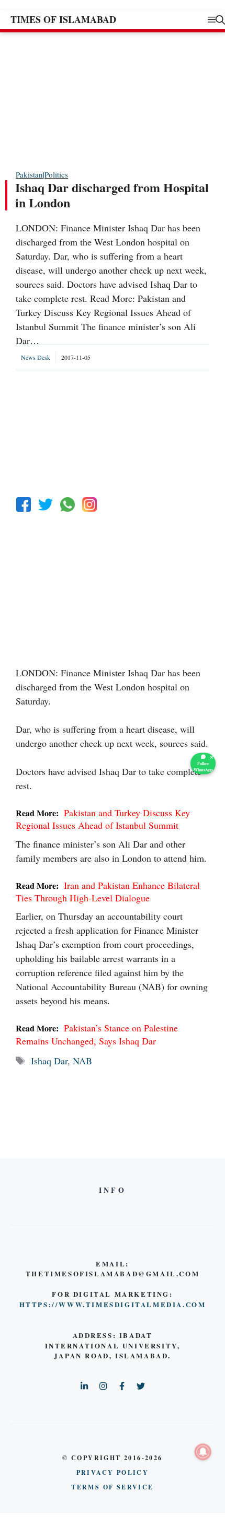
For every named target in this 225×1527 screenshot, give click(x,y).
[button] (220, 19)
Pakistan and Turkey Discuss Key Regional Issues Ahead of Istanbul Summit (103, 818)
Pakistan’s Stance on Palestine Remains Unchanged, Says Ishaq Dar (97, 1034)
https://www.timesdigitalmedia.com (112, 1304)
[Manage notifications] (203, 1451)
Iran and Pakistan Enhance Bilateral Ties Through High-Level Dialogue (108, 891)
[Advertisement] (94, 100)
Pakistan (29, 174)
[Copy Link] (89, 504)
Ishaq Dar (49, 1060)
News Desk (35, 357)
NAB (82, 1060)
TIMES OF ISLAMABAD (63, 19)
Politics (56, 174)
